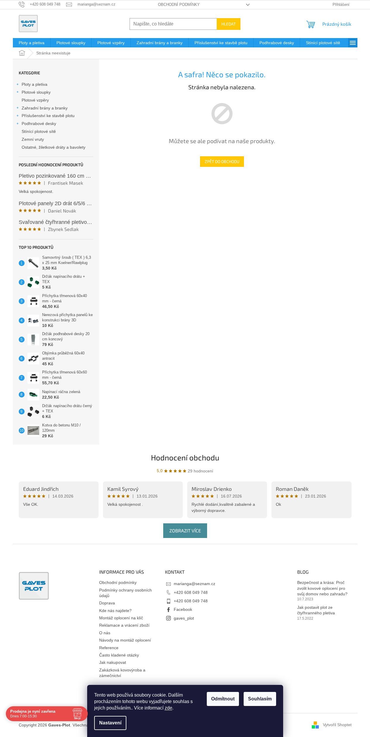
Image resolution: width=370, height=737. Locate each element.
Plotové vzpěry (35, 100)
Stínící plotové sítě (39, 131)
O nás (104, 632)
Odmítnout (223, 698)
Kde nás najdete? (115, 610)
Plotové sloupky (36, 92)
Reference (108, 647)
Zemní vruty (33, 139)
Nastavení (110, 722)
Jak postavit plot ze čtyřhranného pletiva (316, 610)
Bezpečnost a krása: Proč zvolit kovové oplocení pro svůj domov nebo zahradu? (322, 588)
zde (168, 707)
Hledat (228, 23)
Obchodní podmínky (179, 4)
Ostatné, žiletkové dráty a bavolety (53, 147)
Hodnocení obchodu (185, 457)
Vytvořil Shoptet (337, 724)
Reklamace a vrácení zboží (124, 625)
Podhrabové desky (39, 123)
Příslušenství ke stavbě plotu (48, 115)
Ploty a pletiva (34, 84)
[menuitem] (31, 42)
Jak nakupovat (112, 662)
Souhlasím (260, 698)
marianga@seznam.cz (194, 583)
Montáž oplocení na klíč (121, 618)
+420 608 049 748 (191, 592)
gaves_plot (184, 618)
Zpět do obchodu (222, 161)
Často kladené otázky (119, 655)
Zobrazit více (185, 530)
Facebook (183, 609)
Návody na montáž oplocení (125, 640)
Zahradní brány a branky (45, 108)
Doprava (107, 603)
